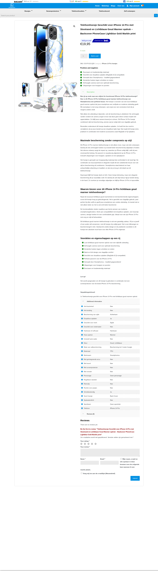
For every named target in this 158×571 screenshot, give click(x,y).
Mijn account (134, 6)
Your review (85, 447)
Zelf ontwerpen (129, 11)
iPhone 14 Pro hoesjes (109, 63)
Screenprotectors (52, 11)
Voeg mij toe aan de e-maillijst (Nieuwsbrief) (99, 473)
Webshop (105, 6)
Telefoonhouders (78, 11)
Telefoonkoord (104, 11)
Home (97, 6)
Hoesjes (27, 11)
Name (82, 459)
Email (102, 459)
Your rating (84, 441)
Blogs (113, 6)
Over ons (120, 6)
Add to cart (95, 56)
